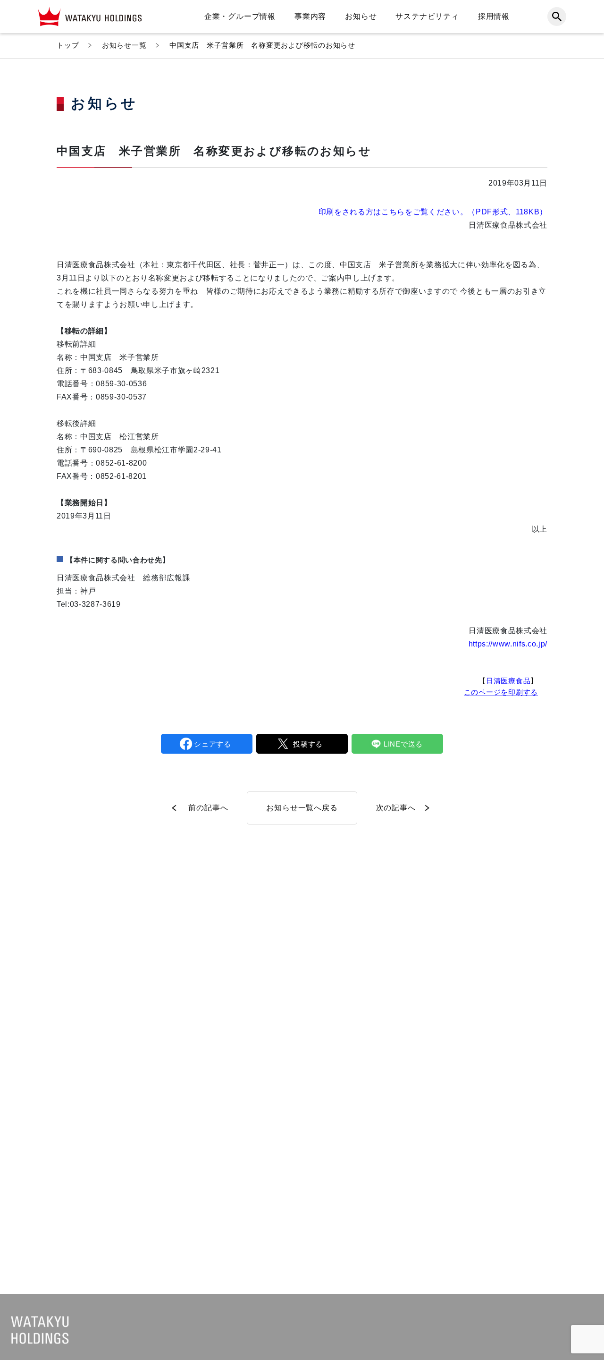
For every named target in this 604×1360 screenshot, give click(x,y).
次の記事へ (396, 808)
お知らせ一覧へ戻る (301, 808)
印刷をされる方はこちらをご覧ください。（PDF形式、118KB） (433, 212)
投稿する (308, 744)
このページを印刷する (501, 692)
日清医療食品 (508, 681)
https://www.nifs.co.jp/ (508, 644)
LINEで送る (403, 744)
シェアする (212, 744)
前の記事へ (208, 808)
